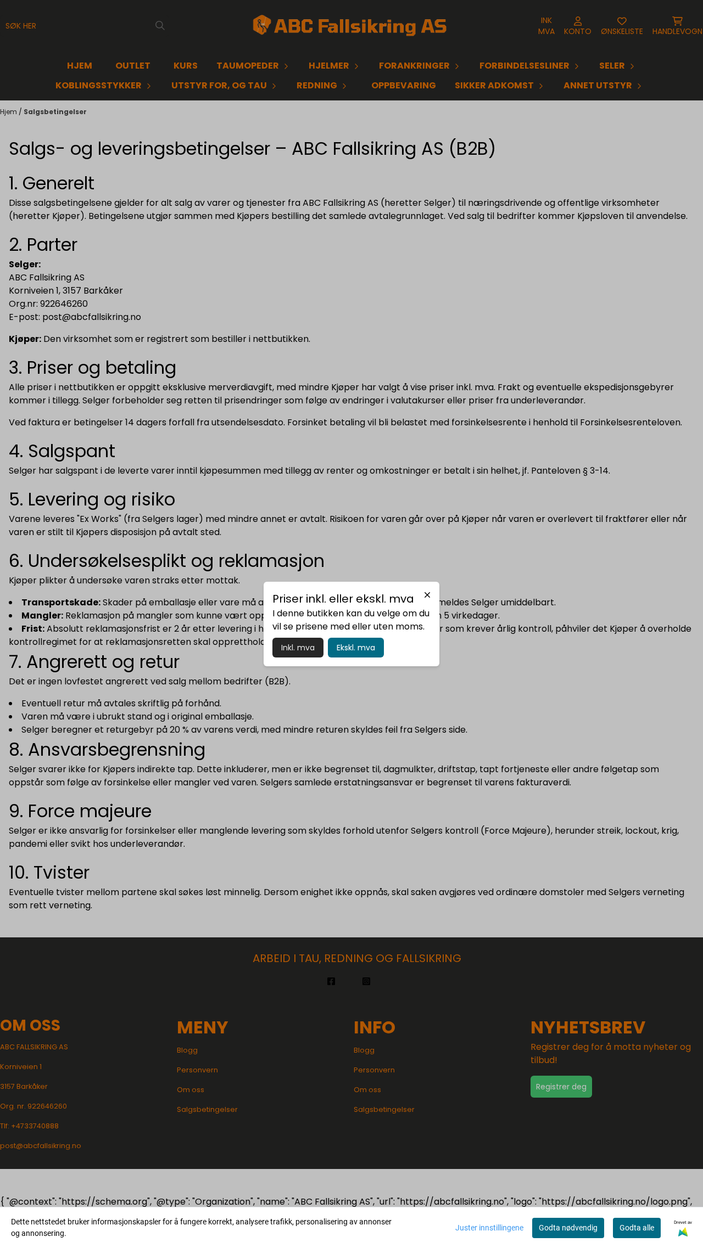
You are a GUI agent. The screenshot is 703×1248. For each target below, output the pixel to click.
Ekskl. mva (356, 647)
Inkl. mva (298, 647)
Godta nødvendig (568, 1227)
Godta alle (637, 1227)
